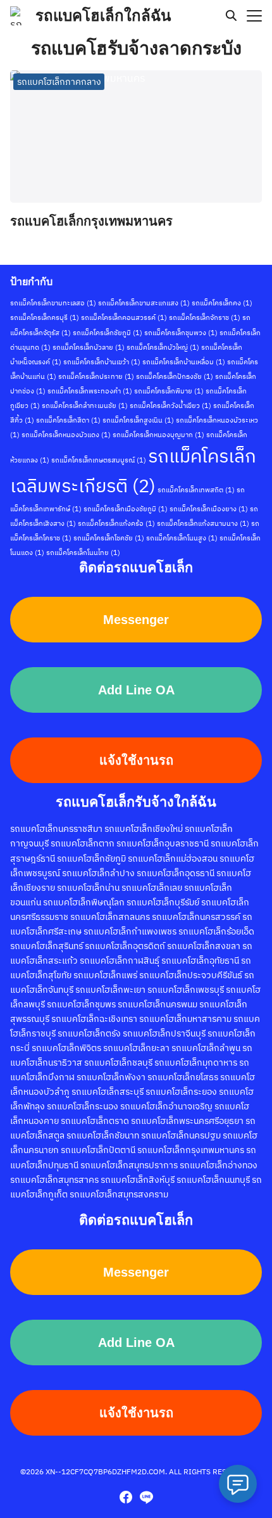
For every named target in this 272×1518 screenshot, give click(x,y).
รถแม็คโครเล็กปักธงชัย (174, 376)
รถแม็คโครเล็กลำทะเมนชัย (85, 405)
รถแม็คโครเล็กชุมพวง (181, 332)
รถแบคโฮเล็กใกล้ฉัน (103, 15)
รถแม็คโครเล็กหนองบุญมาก (158, 434)
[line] (146, 1497)
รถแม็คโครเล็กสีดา (68, 420)
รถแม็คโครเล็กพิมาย (169, 390)
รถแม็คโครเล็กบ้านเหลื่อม (183, 361)
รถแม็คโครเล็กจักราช (204, 317)
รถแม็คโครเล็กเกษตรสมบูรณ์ (98, 460)
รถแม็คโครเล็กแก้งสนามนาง (203, 523)
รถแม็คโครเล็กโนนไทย (83, 552)
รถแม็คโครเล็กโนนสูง (182, 537)
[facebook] (125, 1497)
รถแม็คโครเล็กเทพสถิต (196, 489)
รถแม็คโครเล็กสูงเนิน (138, 420)
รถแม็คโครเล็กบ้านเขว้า (101, 361)
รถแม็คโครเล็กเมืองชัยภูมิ (125, 508)
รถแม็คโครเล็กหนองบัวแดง (66, 434)
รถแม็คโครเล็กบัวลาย (89, 347)
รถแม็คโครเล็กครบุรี (44, 317)
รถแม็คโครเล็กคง (222, 302)
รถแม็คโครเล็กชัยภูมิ (107, 332)
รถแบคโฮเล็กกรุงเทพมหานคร (91, 221)
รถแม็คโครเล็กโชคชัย (108, 537)
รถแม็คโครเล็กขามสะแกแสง (144, 302)
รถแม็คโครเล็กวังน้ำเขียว (170, 405)
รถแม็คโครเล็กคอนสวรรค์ (124, 317)
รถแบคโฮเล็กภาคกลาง (59, 81)
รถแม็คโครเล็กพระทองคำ (89, 390)
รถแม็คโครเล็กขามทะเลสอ (53, 302)
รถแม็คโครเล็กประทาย (96, 376)
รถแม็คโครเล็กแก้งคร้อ (116, 523)
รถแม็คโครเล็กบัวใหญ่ (163, 347)
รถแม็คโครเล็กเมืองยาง (209, 508)
